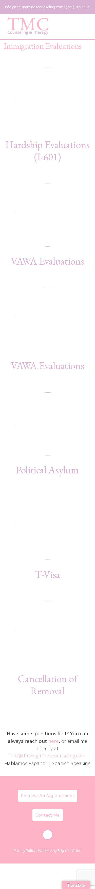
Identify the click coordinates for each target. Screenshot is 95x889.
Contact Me (47, 815)
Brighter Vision (69, 850)
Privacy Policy (24, 850)
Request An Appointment (47, 795)
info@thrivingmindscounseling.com (47, 755)
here (53, 741)
